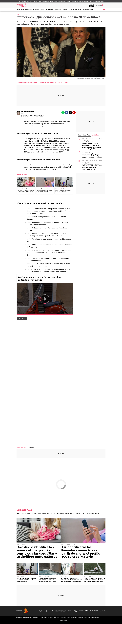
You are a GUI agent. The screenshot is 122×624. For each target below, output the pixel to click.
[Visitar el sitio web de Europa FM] (81, 611)
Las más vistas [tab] (84, 135)
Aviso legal (63, 617)
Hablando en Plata (21, 447)
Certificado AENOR (88, 9)
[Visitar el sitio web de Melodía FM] (86, 611)
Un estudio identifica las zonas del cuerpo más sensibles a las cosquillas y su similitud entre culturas (37, 552)
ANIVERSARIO (20, 576)
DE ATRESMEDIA (86, 152)
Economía (36, 9)
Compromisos (77, 9)
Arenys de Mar (37, 1)
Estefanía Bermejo (27, 112)
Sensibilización (67, 9)
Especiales (58, 9)
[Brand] (28, 5)
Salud (42, 9)
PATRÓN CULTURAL (22, 544)
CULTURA (63, 576)
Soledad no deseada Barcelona (49, 1)
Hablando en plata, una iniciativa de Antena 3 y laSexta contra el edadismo (92, 155)
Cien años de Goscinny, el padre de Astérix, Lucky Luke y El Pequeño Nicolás (26, 580)
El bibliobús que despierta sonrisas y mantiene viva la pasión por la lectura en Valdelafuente (71, 580)
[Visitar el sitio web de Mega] (63, 611)
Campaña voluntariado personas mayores (82, 1)
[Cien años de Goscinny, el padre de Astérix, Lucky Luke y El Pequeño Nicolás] (64, 182)
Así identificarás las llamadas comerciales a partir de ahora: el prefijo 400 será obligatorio (80, 552)
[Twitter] (22, 113)
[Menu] (103, 9)
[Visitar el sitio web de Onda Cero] (75, 611)
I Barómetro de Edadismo (24, 9)
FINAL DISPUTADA (88, 576)
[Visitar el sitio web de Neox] (52, 611)
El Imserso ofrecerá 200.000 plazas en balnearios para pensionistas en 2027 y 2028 (48, 580)
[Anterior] (17, 1)
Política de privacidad (72, 617)
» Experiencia (30, 447)
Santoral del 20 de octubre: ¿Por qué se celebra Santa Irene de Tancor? (43, 82)
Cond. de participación (93, 617)
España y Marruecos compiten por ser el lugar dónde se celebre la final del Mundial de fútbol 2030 (94, 580)
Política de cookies (82, 617)
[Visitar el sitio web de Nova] (58, 611)
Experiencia (24, 510)
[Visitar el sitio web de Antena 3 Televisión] (40, 611)
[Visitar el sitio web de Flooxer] (102, 611)
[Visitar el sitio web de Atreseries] (69, 611)
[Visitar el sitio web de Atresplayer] (95, 611)
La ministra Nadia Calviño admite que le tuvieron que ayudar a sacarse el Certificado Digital (92, 166)
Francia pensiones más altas (64, 1)
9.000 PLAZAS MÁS (44, 576)
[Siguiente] (104, 1)
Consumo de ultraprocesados (100, 1)
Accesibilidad (63, 620)
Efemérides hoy (22, 1)
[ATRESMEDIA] (22, 611)
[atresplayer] (100, 5)
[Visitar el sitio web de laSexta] (46, 611)
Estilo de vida (49, 9)
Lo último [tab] (95, 135)
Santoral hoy (30, 1)
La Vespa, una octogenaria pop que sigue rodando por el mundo (40, 278)
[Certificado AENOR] (91, 5)
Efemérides (21, 318)
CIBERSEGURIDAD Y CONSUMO (69, 544)
